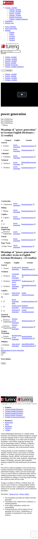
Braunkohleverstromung (30, 275)
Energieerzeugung (27, 157)
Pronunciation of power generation (12, 350)
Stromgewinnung (27, 327)
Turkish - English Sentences (18, 19)
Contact (7, 430)
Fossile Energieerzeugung (28, 311)
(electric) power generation (15, 321)
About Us (8, 428)
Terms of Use (13, 494)
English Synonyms (15, 17)
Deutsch (12, 40)
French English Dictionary (14, 415)
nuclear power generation (16, 306)
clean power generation (16, 345)
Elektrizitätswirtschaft (29, 285)
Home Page (9, 422)
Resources (8, 426)
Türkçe (11, 34)
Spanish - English (15, 15)
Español (12, 38)
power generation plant (15, 301)
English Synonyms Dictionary (15, 417)
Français (12, 36)
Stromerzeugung (26, 150)
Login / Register (10, 27)
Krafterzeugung (27, 281)
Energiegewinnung (27, 146)
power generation (16, 146)
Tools (7, 424)
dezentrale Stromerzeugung (27, 268)
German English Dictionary (14, 411)
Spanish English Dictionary (14, 413)
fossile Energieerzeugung (28, 294)
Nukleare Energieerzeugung (28, 306)
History (5, 125)
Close (3, 352)
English (11, 32)
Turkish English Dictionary (14, 409)
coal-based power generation (15, 276)
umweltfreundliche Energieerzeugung (28, 345)
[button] (11, 8)
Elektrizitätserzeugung (28, 162)
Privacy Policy (24, 494)
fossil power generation (16, 294)
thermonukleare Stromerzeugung (27, 337)
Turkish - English (15, 10)
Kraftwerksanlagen (28, 301)
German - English (15, 11)
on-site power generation (16, 268)
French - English (14, 13)
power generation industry (15, 286)
